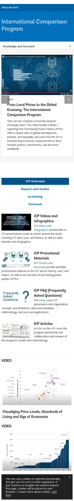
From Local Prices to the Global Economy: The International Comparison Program (32, 110)
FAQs (42, 300)
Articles (38, 328)
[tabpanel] (35, 279)
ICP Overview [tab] (35, 181)
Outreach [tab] (35, 204)
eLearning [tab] (35, 197)
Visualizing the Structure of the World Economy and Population (37, 459)
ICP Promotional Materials (46, 256)
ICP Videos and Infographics (45, 218)
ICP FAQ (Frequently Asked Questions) (50, 293)
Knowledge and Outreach (19, 46)
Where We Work (10, 7)
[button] (68, 100)
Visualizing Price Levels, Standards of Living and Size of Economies (32, 414)
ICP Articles (43, 324)
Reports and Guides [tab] (35, 189)
